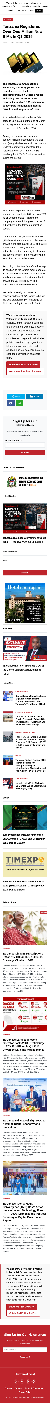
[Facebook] (28, 1381)
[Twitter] (16, 1381)
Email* (5, 560)
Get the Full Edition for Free (25, 371)
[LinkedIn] (22, 1381)
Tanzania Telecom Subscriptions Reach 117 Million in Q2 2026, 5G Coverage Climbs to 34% (23, 957)
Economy (18, 732)
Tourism (32, 732)
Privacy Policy (25, 1392)
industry (33, 254)
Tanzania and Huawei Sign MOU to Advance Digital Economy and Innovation (24, 1124)
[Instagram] (33, 1381)
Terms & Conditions (34, 1388)
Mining (25, 732)
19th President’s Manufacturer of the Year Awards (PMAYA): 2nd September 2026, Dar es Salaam (24, 838)
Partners (18, 1388)
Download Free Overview (23, 364)
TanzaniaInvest (25, 1374)
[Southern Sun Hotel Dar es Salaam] (25, 603)
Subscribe (23, 1357)
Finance (18, 755)
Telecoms (7, 19)
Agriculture (20, 712)
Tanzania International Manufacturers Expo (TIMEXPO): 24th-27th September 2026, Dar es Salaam (24, 885)
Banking (29, 712)
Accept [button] (38, 10)
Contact (8, 1388)
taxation (20, 342)
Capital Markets (21, 691)
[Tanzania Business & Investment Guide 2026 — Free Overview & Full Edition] (25, 518)
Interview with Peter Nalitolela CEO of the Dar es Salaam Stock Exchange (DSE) (23, 669)
